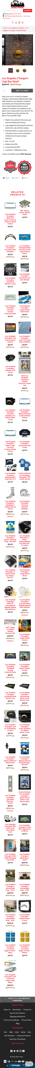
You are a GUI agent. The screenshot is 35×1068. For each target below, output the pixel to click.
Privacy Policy (26, 1020)
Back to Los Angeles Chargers (19, 999)
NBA (11, 1032)
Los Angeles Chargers (16, 28)
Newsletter (17, 1009)
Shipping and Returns (17, 1016)
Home (5, 28)
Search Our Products (17, 1013)
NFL (5, 1032)
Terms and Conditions (11, 1020)
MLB (17, 1032)
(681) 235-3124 (16, 14)
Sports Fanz (19, 1057)
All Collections (9, 1036)
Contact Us (27, 1009)
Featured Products (24, 1036)
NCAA (23, 1032)
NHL (29, 1032)
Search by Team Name (18, 1039)
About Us (7, 1009)
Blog (17, 1023)
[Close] (7, 1065)
